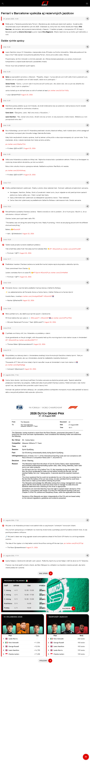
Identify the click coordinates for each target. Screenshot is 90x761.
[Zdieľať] (87, 19)
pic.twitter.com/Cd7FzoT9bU (61, 318)
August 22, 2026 (28, 233)
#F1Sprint (36, 272)
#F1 (50, 249)
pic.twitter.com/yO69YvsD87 (71, 249)
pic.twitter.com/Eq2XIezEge (15, 365)
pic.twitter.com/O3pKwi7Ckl (15, 144)
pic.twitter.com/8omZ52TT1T (27, 340)
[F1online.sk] (45, 3)
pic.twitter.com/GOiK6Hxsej (15, 170)
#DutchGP (16, 229)
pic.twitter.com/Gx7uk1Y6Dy (58, 90)
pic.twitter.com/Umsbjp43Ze (31, 296)
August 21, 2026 (32, 547)
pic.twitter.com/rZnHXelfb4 (58, 272)
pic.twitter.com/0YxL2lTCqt (73, 543)
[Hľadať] (2, 3)
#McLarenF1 (35, 318)
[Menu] (87, 3)
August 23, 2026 (27, 94)
